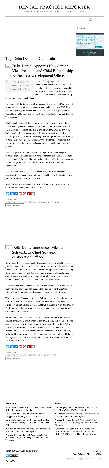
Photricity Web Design (93, 459)
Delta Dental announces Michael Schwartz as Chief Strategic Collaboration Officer (37, 252)
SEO (75, 459)
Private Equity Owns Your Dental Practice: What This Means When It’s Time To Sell (76, 408)
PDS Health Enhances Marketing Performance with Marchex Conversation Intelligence (27, 430)
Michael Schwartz (47, 355)
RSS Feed (90, 19)
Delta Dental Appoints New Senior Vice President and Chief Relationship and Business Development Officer (41, 70)
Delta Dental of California (24, 202)
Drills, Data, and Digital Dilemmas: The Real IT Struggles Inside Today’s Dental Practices (26, 415)
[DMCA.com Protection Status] (11, 456)
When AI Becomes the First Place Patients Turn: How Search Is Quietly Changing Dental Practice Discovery (26, 437)
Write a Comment (14, 205)
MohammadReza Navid (49, 202)
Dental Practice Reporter (54, 7)
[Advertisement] (39, 40)
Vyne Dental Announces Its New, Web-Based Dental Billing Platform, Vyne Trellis (28, 408)
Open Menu (7, 19)
